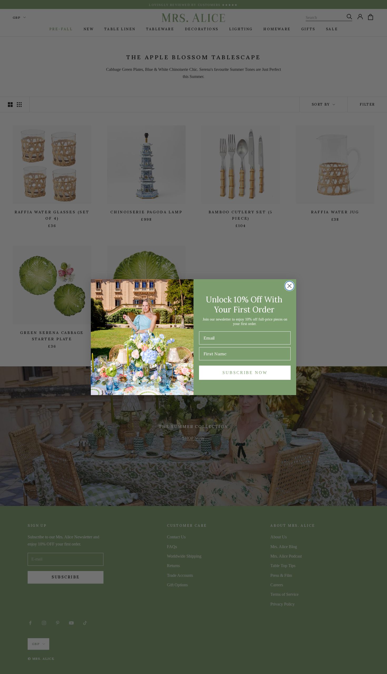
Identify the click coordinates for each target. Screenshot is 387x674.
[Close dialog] (289, 286)
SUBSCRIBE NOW (244, 372)
